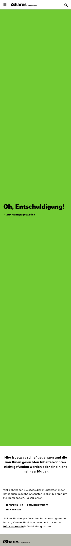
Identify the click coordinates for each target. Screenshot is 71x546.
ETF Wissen (13, 509)
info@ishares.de (13, 526)
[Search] (66, 5)
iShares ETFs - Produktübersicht (27, 505)
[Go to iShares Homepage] (24, 4)
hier (59, 494)
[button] (66, 5)
